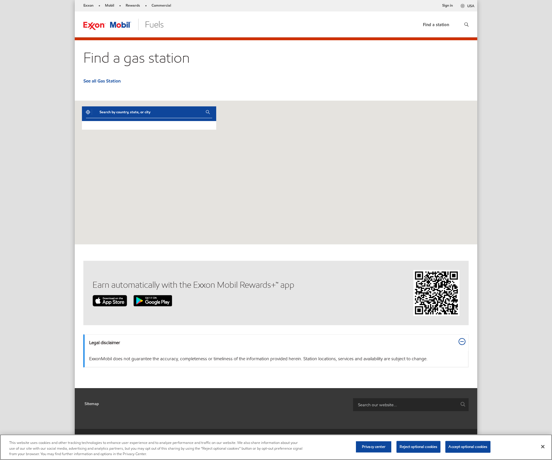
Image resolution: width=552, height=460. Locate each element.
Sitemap (92, 404)
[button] (466, 24)
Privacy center (374, 446)
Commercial (161, 5)
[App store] (110, 300)
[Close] (542, 446)
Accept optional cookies (467, 446)
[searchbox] (405, 404)
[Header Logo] (123, 24)
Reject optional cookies (418, 446)
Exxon (88, 5)
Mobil (109, 5)
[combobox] (148, 112)
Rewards (133, 5)
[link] (436, 23)
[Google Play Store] (152, 300)
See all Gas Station (102, 81)
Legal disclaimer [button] (104, 343)
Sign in (447, 5)
